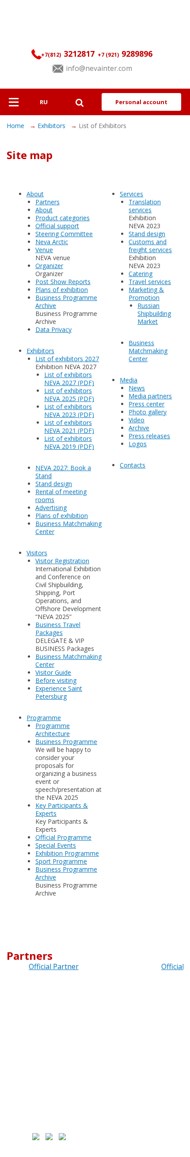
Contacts (132, 465)
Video (136, 420)
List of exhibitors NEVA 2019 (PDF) (69, 442)
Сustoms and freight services (150, 246)
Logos (138, 444)
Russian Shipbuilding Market (154, 313)
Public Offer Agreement (124, 1094)
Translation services (145, 206)
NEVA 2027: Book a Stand (63, 472)
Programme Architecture (52, 729)
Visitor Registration (62, 561)
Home (16, 125)
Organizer (49, 265)
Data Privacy (53, 329)
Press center (146, 404)
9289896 (125, 53)
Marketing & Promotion (146, 293)
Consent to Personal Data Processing (133, 1105)
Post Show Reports (63, 281)
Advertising (51, 507)
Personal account (141, 102)
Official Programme (63, 837)
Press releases (149, 436)
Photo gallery (148, 412)
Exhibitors (52, 125)
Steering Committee (64, 234)
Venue (44, 249)
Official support (57, 226)
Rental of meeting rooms (61, 495)
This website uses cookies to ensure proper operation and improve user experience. (138, 1111)
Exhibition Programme (67, 853)
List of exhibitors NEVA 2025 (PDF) (69, 394)
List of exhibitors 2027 (67, 359)
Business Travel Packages (57, 628)
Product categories (62, 218)
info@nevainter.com (99, 68)
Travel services (150, 281)
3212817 (68, 53)
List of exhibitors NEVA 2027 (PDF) (69, 378)
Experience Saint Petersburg (58, 692)
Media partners (150, 396)
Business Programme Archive (66, 301)
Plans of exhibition (61, 289)
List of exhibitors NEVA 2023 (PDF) (69, 410)
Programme (44, 717)
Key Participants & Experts (61, 809)
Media (128, 380)
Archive (139, 428)
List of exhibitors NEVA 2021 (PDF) (69, 426)
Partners (47, 202)
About (35, 194)
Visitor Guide (53, 672)
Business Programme (66, 741)
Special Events (55, 845)
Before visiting (55, 680)
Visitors (37, 553)
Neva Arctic (51, 242)
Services (131, 194)
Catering (140, 273)
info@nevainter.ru (95, 1056)
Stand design (53, 483)
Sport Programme (61, 861)
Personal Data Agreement (122, 1147)
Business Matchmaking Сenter (68, 527)
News (137, 388)
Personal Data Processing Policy (128, 1101)
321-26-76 (95, 1043)
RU (44, 102)
